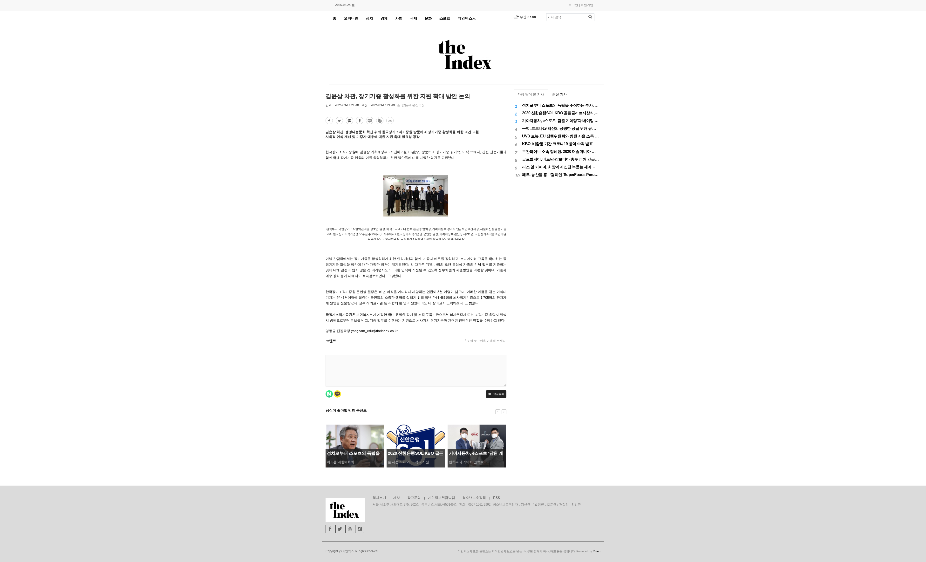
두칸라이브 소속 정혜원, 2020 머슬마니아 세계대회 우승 (568, 151)
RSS (496, 498)
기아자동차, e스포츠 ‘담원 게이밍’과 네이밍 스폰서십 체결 (570, 121)
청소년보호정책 (474, 498)
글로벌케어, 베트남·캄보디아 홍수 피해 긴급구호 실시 (566, 159)
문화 (428, 18)
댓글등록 (498, 394)
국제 (413, 18)
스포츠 (444, 18)
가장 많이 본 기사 (530, 94)
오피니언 (351, 18)
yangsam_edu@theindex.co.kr (374, 331)
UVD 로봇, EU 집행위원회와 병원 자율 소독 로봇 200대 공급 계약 (575, 136)
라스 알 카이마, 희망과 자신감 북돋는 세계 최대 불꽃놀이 (569, 167)
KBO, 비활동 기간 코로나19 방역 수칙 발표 (557, 144)
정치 (369, 18)
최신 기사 (559, 94)
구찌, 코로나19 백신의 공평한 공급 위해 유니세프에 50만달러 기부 (576, 128)
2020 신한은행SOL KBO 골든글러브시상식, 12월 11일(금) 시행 (574, 113)
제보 (396, 498)
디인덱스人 (467, 18)
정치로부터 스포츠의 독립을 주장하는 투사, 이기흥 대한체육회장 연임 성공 (584, 105)
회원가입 (587, 5)
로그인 (573, 5)
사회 (398, 18)
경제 (384, 18)
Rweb (596, 551)
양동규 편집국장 (413, 105)
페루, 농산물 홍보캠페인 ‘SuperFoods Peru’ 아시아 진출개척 (572, 175)
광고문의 (414, 498)
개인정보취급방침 (441, 498)
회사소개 (379, 498)
